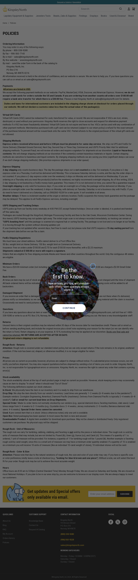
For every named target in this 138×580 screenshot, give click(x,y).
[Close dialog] (93, 266)
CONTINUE (69, 308)
